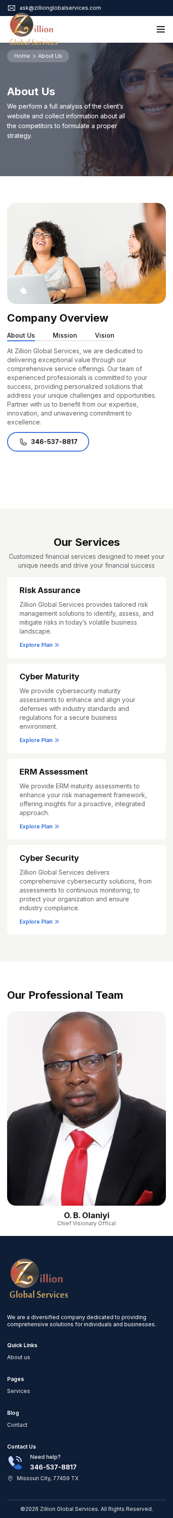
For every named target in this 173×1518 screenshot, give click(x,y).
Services (18, 1391)
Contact (17, 1424)
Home (22, 55)
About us (18, 1357)
